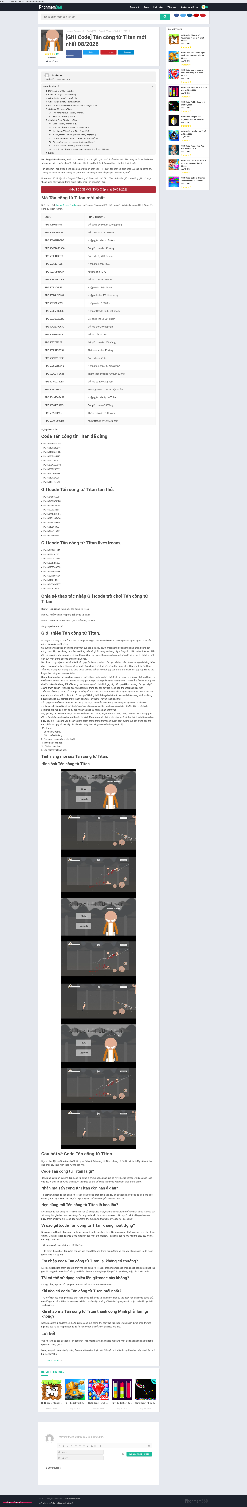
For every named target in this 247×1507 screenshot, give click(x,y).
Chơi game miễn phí (189, 7)
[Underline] (68, 1446)
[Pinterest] (203, 15)
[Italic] (64, 1446)
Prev (49, 1360)
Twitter (91, 52)
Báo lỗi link (53, 61)
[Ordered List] (76, 1446)
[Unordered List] (80, 1446)
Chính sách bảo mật (65, 1503)
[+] (99, 1446)
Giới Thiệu (43, 1503)
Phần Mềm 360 (56, 75)
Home (69, 31)
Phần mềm (158, 7)
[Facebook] (176, 15)
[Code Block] (88, 1446)
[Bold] (60, 1446)
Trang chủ (134, 7)
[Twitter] (183, 15)
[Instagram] (190, 15)
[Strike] (72, 1446)
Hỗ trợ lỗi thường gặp (17, 1502)
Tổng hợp (171, 7)
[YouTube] (196, 15)
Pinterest (109, 52)
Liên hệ (52, 1503)
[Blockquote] (84, 1446)
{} (95, 1446)
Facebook (70, 56)
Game (146, 7)
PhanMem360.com (72, 1498)
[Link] (92, 1446)
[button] (98, 790)
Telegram (127, 52)
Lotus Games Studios (67, 205)
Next (56, 1360)
